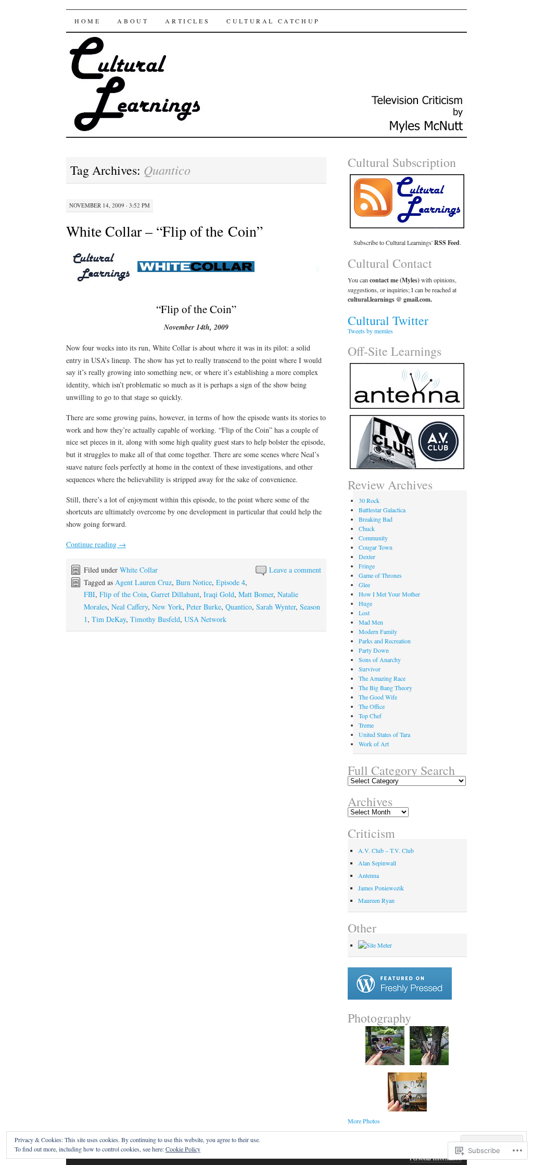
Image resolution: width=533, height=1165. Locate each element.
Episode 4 (230, 582)
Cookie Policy (183, 1149)
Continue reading (96, 544)
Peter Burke (203, 607)
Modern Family (378, 631)
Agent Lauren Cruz (143, 582)
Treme (366, 725)
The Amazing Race (382, 678)
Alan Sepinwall (377, 863)
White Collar (139, 570)
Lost (364, 613)
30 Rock (369, 500)
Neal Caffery (129, 607)
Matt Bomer (255, 594)
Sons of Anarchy (380, 659)
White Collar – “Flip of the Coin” (164, 231)
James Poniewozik (381, 888)
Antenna (368, 875)
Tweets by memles (370, 331)
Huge (365, 603)
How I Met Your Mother (389, 594)
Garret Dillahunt (175, 594)
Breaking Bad (375, 519)
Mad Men (371, 622)
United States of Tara (384, 734)
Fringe (367, 566)
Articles (187, 21)
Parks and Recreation (385, 641)
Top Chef (370, 715)
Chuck (367, 528)
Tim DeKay (109, 619)
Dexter (367, 556)
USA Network (205, 619)
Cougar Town (375, 547)
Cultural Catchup (273, 21)
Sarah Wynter (276, 607)
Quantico (238, 607)
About (132, 21)
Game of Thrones (380, 575)
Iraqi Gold (219, 594)
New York (167, 607)
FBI (89, 594)
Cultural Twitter (388, 320)
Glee (364, 584)
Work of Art (374, 744)
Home (87, 21)
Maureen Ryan (376, 900)
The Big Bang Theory (385, 687)
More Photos (364, 1121)
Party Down (374, 650)
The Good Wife (378, 697)
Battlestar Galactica (382, 510)
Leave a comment (295, 570)
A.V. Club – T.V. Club (386, 850)
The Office (372, 706)
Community (373, 538)
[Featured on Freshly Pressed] (400, 997)
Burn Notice (194, 582)
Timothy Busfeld (155, 619)
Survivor (369, 669)
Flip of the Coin (123, 594)
